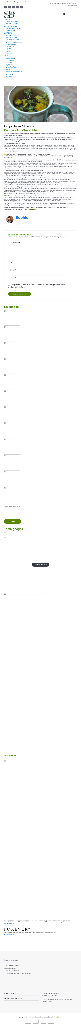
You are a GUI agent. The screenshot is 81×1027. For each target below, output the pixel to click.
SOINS (6, 55)
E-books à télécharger (40, 564)
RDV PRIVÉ (7, 19)
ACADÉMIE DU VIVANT (10, 27)
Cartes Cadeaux (11, 75)
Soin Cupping (10, 66)
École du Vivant (10, 30)
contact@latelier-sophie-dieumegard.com (63, 3)
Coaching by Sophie (12, 23)
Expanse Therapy (11, 44)
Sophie (22, 217)
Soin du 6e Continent (12, 41)
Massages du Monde (12, 67)
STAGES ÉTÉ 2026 (11, 37)
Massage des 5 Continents (14, 42)
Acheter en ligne (9, 923)
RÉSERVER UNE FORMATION (14, 71)
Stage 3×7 (9, 32)
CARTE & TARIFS (11, 57)
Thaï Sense (9, 53)
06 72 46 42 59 (72, 5)
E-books (8, 73)
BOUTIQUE (7, 69)
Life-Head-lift (10, 46)
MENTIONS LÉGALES (10, 993)
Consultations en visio (12, 21)
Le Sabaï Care (10, 60)
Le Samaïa (9, 62)
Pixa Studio (57, 1017)
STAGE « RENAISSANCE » (13, 28)
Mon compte (9, 76)
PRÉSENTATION (10, 58)
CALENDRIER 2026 (11, 35)
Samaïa (8, 51)
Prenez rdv (32, 209)
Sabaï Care (9, 50)
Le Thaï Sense (10, 64)
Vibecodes (9, 48)
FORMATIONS (8, 34)
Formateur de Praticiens (13, 39)
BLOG (5, 25)
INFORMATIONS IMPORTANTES (13, 998)
